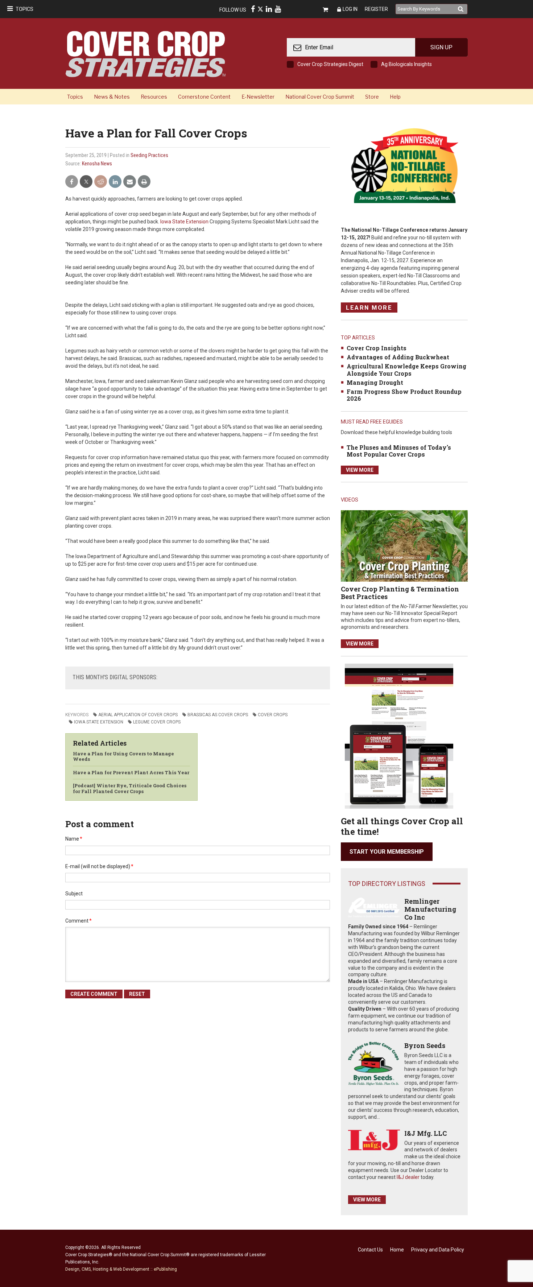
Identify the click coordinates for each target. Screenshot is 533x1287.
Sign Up (441, 47)
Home (397, 1250)
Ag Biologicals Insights (406, 64)
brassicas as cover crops (217, 714)
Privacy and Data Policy (437, 1250)
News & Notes (112, 97)
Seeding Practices (149, 155)
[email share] (129, 181)
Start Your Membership (387, 851)
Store (372, 97)
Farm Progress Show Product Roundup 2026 (404, 395)
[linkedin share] (115, 181)
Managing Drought (375, 382)
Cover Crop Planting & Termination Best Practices (400, 593)
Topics (24, 9)
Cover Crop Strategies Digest (330, 64)
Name (73, 839)
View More (359, 470)
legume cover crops (157, 722)
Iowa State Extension (184, 221)
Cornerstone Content (204, 97)
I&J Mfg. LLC (425, 1133)
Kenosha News (97, 163)
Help (395, 97)
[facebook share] (71, 181)
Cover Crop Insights (376, 348)
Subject (74, 893)
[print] (144, 181)
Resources (154, 97)
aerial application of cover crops (138, 714)
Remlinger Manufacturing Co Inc (430, 909)
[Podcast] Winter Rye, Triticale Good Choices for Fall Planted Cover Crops (129, 788)
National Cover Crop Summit (319, 97)
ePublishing (165, 1269)
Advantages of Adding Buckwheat (398, 357)
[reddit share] (100, 181)
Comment (78, 921)
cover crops (273, 714)
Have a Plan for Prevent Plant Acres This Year (131, 772)
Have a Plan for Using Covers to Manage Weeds (123, 756)
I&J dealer (408, 1177)
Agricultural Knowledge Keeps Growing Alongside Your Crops (406, 369)
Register (376, 9)
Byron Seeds (424, 1045)
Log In (350, 9)
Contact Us (370, 1250)
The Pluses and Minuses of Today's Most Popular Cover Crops (399, 451)
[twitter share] (86, 181)
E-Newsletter (257, 97)
